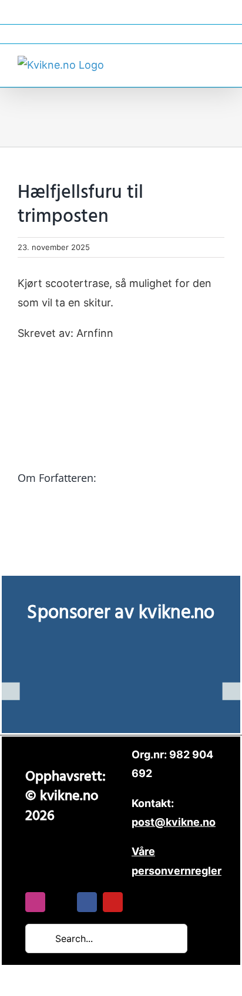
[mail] (61, 902)
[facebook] (87, 902)
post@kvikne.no (121, 33)
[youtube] (113, 902)
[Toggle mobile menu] (219, 64)
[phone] (139, 902)
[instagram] (35, 902)
